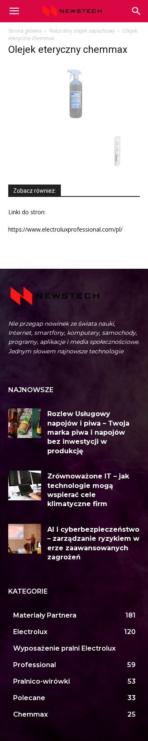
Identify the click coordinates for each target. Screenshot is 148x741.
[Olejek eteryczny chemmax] (74, 124)
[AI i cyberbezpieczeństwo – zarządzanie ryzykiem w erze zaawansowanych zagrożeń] (24, 539)
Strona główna (25, 30)
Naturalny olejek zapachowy (82, 30)
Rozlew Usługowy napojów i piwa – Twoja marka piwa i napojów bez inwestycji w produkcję (88, 432)
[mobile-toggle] (14, 11)
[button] (136, 11)
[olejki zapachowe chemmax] (119, 171)
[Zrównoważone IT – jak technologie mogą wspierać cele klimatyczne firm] (24, 485)
